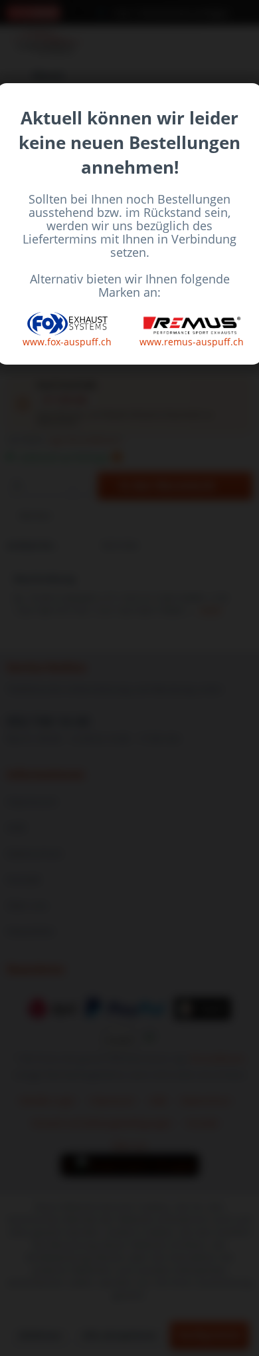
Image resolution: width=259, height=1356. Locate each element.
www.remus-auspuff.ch (191, 341)
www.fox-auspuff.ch (67, 341)
